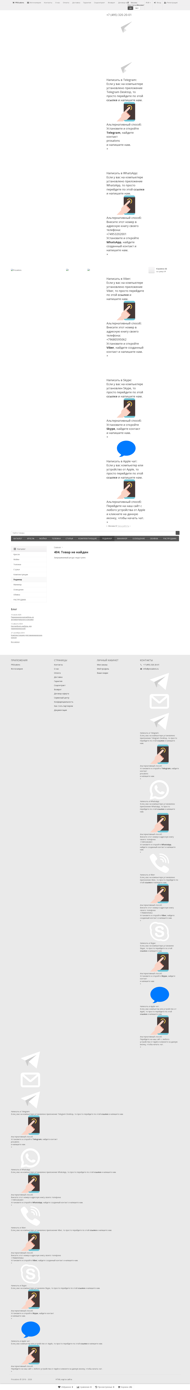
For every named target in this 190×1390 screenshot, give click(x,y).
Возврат (111, 2)
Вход (159, 2)
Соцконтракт (99, 2)
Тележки (56, 538)
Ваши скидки (102, 673)
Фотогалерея (35, 2)
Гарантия (87, 2)
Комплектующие (87, 538)
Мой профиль (103, 669)
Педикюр (107, 538)
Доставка (76, 2)
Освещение (139, 538)
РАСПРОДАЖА (169, 538)
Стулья (69, 538)
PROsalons (19, 2)
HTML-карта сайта (64, 1379)
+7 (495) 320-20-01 (119, 15)
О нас (57, 2)
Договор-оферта (125, 2)
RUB (148, 2)
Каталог (17, 538)
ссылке (112, 100)
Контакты (48, 2)
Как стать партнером (63, 706)
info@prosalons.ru (151, 669)
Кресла (30, 538)
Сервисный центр (61, 697)
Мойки (43, 538)
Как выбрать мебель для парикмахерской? (21, 627)
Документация (60, 710)
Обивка (154, 538)
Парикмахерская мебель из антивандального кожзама (22, 618)
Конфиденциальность (63, 702)
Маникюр (122, 538)
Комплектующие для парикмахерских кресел (26, 636)
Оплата (66, 2)
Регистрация (172, 2)
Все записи (15, 642)
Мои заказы (102, 664)
